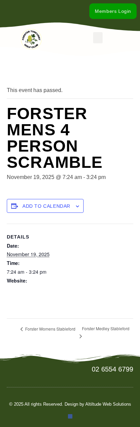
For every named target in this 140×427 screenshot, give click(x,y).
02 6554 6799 (112, 369)
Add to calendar (46, 206)
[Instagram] (42, 11)
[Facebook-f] (34, 11)
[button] (98, 37)
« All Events (22, 73)
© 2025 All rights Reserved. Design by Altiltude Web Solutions (70, 404)
